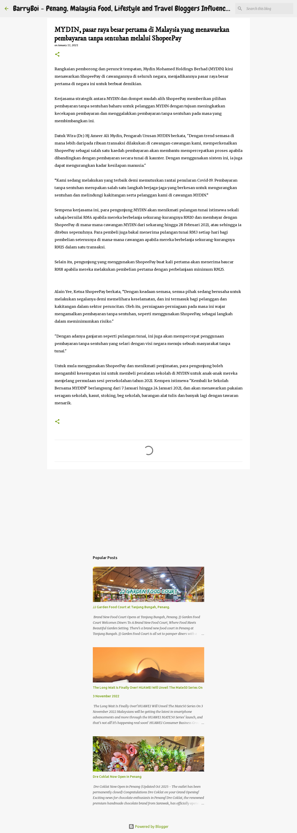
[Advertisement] (148, 508)
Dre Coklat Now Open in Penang (117, 776)
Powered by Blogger (151, 826)
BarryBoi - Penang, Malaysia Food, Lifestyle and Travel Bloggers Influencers (123, 8)
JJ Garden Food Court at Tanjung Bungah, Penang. (131, 607)
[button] (57, 54)
